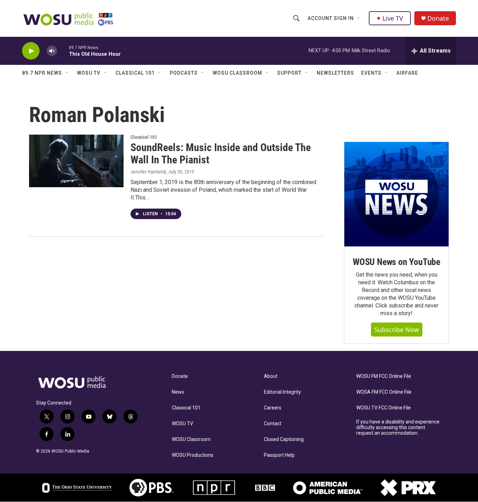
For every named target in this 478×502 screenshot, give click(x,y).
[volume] (52, 51)
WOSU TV (88, 73)
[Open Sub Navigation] (359, 18)
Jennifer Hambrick (148, 172)
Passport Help (279, 455)
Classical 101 (135, 73)
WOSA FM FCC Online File (384, 392)
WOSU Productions (192, 455)
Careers (272, 408)
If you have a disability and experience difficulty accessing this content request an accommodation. (398, 427)
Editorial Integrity (282, 392)
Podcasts (184, 73)
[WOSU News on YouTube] (396, 194)
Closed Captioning (284, 439)
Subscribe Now (396, 329)
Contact (272, 423)
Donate (438, 18)
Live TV (392, 18)
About (270, 376)
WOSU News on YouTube (396, 262)
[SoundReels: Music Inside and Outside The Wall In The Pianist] (76, 161)
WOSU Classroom (237, 73)
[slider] (63, 50)
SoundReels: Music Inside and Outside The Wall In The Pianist (221, 153)
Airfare (407, 73)
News (178, 392)
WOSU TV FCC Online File (383, 408)
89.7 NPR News (42, 73)
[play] (30, 51)
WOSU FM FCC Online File (383, 376)
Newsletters (335, 73)
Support (289, 73)
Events (371, 73)
